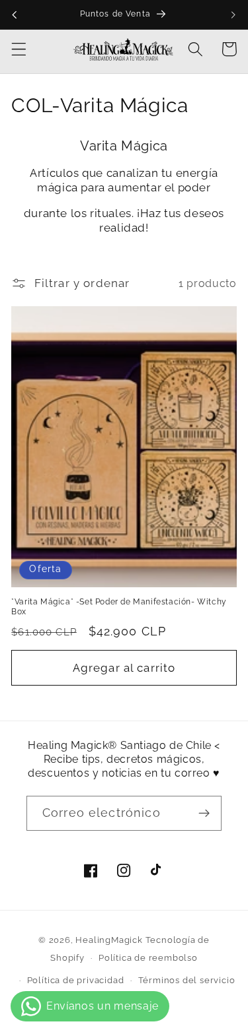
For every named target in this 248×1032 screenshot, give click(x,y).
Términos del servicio (186, 980)
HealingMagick (108, 940)
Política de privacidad (75, 980)
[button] (19, 49)
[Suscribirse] (204, 813)
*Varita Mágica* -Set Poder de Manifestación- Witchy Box (119, 607)
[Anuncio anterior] (14, 14)
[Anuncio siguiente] (233, 14)
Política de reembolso (148, 958)
